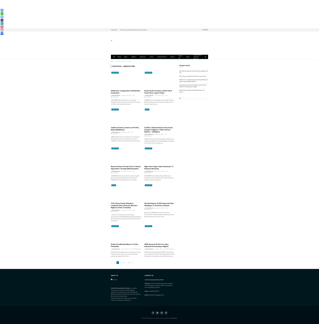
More (188, 57)
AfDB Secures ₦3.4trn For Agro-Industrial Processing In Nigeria (156, 245)
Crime (151, 57)
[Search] (205, 57)
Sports (172, 57)
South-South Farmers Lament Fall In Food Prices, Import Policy (158, 92)
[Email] (2, 30)
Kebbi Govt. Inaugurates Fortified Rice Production (125, 92)
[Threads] (2, 20)
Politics (134, 57)
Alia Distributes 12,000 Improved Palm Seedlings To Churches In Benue (159, 204)
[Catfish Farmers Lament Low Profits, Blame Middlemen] (126, 116)
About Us (180, 57)
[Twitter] (2, 17)
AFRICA (147, 109)
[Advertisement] (159, 14)
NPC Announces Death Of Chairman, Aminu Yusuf (133, 30)
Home (119, 57)
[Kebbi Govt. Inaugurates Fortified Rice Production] (126, 79)
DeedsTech (174, 318)
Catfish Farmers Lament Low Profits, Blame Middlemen (125, 129)
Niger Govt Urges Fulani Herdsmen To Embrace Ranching (158, 168)
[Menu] (114, 57)
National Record (116, 95)
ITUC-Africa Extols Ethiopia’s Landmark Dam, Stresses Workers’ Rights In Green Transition (124, 205)
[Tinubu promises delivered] (193, 98)
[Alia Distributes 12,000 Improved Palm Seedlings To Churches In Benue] (159, 192)
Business (143, 57)
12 (129, 262)
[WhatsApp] (2, 13)
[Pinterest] (2, 27)
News (125, 57)
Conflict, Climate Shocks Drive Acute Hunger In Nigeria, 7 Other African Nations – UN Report (158, 130)
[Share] (2, 33)
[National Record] (123, 43)
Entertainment (162, 57)
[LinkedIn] (2, 23)
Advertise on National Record (197, 57)
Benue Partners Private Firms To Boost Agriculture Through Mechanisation (126, 168)
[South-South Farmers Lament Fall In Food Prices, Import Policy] (159, 79)
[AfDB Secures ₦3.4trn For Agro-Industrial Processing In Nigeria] (159, 233)
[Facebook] (2, 10)
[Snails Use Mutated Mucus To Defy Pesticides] (126, 233)
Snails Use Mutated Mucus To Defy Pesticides (124, 245)
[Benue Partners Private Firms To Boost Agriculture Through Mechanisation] (126, 155)
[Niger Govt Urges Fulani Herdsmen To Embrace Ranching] (159, 155)
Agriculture (115, 72)
